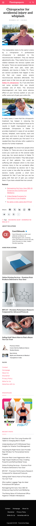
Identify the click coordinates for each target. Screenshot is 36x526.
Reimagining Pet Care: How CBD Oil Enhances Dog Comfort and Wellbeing (19, 190)
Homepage (6, 370)
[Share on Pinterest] (29, 209)
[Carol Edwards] (6, 234)
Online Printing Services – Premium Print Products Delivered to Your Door (17, 279)
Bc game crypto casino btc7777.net (19, 202)
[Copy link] (18, 214)
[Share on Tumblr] (9, 214)
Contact (5, 367)
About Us (5, 373)
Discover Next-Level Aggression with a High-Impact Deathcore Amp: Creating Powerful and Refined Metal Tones (16, 460)
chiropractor (26, 219)
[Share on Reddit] (4, 214)
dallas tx (6, 222)
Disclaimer (6, 376)
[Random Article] (30, 2)
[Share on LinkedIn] (19, 209)
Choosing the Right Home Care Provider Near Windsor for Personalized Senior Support (16, 452)
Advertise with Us (8, 384)
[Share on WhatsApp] (24, 209)
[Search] (33, 2)
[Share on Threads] (14, 214)
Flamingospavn (17, 2)
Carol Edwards (18, 231)
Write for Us (6, 381)
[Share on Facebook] (10, 209)
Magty (27, 523)
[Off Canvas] (3, 2)
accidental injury (15, 219)
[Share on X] (15, 209)
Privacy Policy (7, 378)
